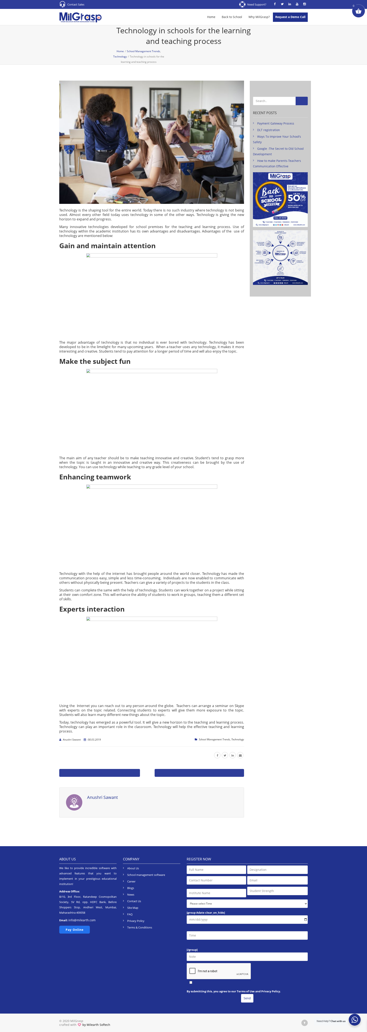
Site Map (132, 908)
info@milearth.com (82, 920)
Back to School (232, 17)
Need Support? (256, 4)
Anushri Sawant (72, 739)
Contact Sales (75, 4)
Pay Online (74, 930)
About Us (133, 868)
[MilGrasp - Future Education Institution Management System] (80, 17)
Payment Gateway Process (275, 123)
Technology (237, 739)
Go (301, 101)
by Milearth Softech (96, 1025)
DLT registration (268, 130)
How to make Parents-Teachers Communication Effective (198, 773)
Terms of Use (246, 991)
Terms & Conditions (139, 927)
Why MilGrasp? (259, 17)
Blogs (130, 888)
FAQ (130, 914)
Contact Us (134, 901)
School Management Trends (214, 739)
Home (211, 17)
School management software (146, 875)
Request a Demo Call (290, 17)
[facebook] (217, 755)
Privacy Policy (135, 921)
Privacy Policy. (271, 991)
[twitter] (225, 755)
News (130, 894)
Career (131, 881)
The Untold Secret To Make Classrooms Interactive (101, 773)
